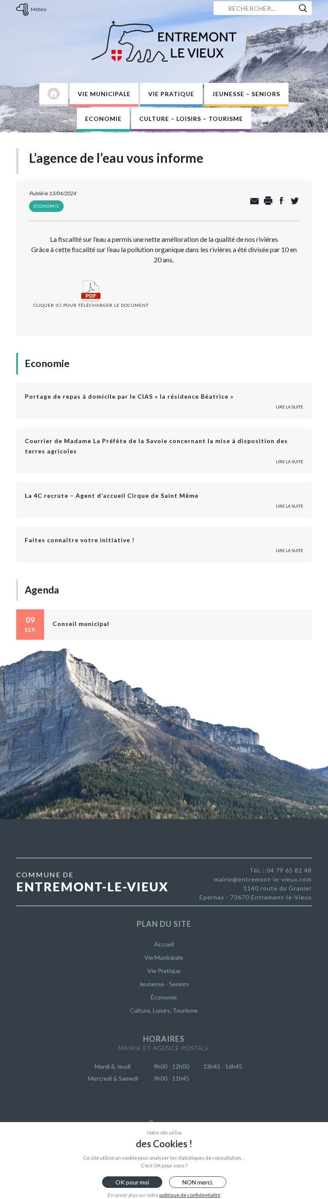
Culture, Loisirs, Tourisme (164, 1010)
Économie (164, 997)
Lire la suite (289, 406)
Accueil (164, 944)
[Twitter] (292, 201)
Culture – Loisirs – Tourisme (191, 118)
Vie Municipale (104, 93)
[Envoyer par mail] (252, 201)
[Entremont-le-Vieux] (164, 41)
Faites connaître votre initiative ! (80, 540)
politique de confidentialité (189, 1195)
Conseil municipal (81, 623)
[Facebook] (279, 201)
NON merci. (197, 1182)
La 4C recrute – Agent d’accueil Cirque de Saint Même (112, 495)
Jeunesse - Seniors (164, 983)
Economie (103, 118)
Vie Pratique (171, 93)
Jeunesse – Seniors (246, 93)
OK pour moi (132, 1182)
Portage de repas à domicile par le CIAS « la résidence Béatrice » (129, 396)
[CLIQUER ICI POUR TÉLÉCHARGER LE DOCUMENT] (91, 280)
